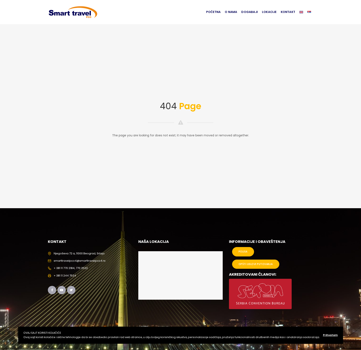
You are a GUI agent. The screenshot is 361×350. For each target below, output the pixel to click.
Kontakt (288, 12)
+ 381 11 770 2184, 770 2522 (71, 268)
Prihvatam (330, 335)
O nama (231, 12)
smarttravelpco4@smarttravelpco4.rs (80, 261)
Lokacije (269, 12)
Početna (213, 12)
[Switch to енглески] (301, 12)
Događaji (249, 12)
